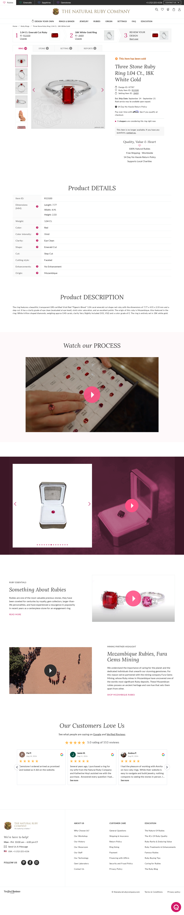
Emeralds (27, 2)
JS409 (81, 35)
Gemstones (66, 2)
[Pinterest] (24, 862)
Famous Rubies (151, 852)
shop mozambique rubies (121, 694)
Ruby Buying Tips (152, 858)
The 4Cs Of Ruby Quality (156, 836)
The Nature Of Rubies (154, 830)
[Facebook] (30, 862)
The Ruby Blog (151, 869)
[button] (102, 90)
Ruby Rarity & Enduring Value (158, 841)
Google (97, 734)
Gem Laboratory (81, 863)
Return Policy (115, 841)
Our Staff (78, 852)
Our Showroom (81, 847)
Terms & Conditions (154, 892)
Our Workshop (81, 836)
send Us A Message (18, 846)
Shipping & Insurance (119, 836)
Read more (15, 614)
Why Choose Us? (81, 830)
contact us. (131, 132)
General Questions (117, 830)
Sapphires (46, 2)
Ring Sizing (114, 847)
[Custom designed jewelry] (159, 35)
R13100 (26, 35)
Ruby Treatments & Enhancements (160, 847)
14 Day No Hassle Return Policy (132, 106)
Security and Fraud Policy (121, 863)
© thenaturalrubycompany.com (126, 892)
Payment (113, 852)
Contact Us (79, 869)
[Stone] (55, 35)
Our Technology (81, 858)
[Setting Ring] (109, 35)
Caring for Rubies (153, 863)
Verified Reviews (116, 734)
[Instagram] (36, 862)
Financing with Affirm (119, 858)
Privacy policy (173, 892)
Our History (79, 841)
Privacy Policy (115, 869)
